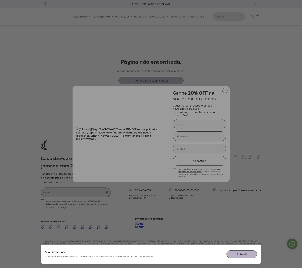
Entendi (242, 254)
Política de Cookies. (145, 256)
